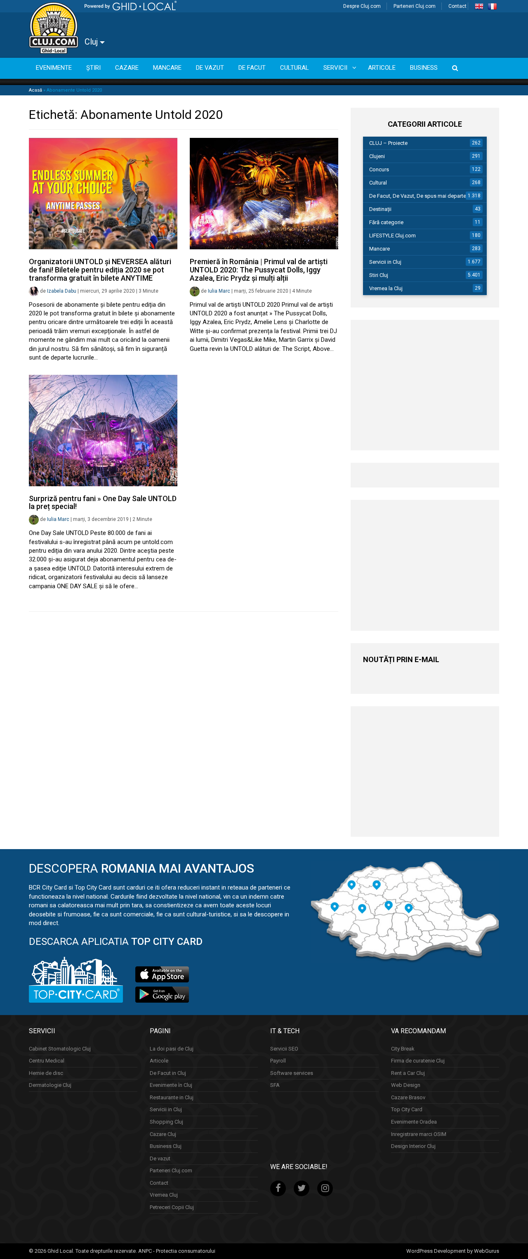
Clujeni (377, 156)
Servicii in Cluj (385, 262)
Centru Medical (46, 1061)
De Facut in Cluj (168, 1073)
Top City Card (406, 1109)
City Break (403, 1049)
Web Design (405, 1085)
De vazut (160, 1158)
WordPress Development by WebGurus (452, 1251)
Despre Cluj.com (362, 6)
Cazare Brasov (408, 1097)
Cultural (378, 183)
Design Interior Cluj (413, 1146)
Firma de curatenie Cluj (418, 1061)
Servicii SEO (284, 1049)
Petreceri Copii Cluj (172, 1207)
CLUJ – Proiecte (388, 143)
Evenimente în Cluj (171, 1085)
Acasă (35, 90)
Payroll (278, 1061)
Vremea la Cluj (386, 288)
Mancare (379, 249)
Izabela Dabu (61, 291)
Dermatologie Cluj (50, 1085)
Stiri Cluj (378, 275)
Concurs (379, 169)
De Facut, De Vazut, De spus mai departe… (419, 196)
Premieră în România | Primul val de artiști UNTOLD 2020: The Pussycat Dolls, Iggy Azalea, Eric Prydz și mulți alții (259, 269)
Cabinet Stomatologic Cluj (60, 1049)
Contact (457, 6)
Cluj (92, 42)
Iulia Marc (219, 291)
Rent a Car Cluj (408, 1073)
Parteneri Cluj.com (415, 6)
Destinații (380, 209)
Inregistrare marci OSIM (418, 1134)
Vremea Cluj (164, 1195)
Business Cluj (166, 1146)
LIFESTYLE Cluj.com (392, 235)
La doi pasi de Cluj (171, 1049)
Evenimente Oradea (414, 1122)
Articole (159, 1061)
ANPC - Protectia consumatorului (176, 1251)
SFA (275, 1085)
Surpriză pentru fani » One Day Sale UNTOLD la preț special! (103, 502)
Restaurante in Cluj (171, 1097)
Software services (291, 1073)
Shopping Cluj (166, 1122)
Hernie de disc (46, 1073)
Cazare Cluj (163, 1134)
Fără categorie (386, 222)
